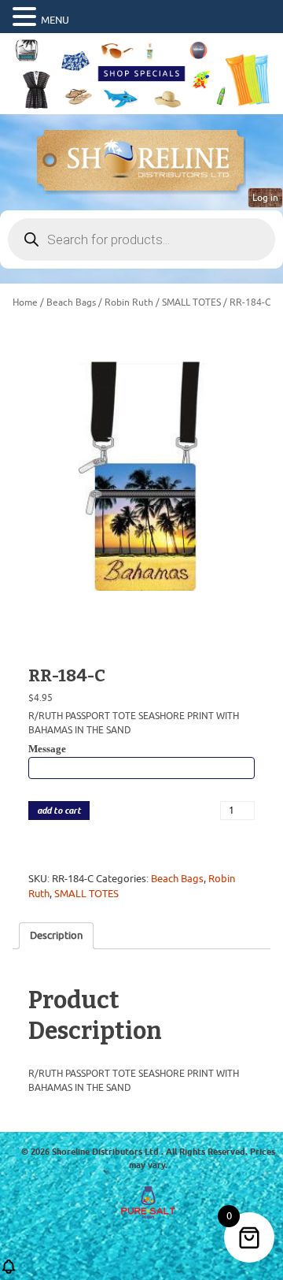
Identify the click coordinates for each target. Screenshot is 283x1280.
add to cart (59, 811)
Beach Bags (71, 302)
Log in (265, 197)
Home (25, 302)
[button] (27, 17)
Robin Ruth (129, 302)
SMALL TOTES (191, 302)
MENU (55, 20)
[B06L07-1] (141, 482)
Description (56, 935)
